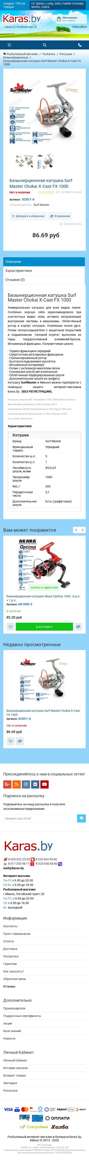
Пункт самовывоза (16, 933)
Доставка (10, 948)
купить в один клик (44, 587)
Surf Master (41, 204)
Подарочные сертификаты (22, 1016)
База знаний (12, 1031)
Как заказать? (13, 971)
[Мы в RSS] (17, 784)
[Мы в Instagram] (26, 784)
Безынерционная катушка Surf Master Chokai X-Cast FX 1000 (43, 712)
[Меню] (9, 44)
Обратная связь (14, 979)
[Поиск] (45, 44)
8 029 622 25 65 (19, 859)
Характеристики (18, 271)
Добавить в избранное (29, 216)
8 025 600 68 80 (46, 863)
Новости (9, 1038)
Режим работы (79, 26)
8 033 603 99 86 (46, 859)
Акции (7, 1023)
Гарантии (10, 964)
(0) (57, 192)
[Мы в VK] (35, 784)
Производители (14, 1008)
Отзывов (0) (15, 280)
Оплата (8, 941)
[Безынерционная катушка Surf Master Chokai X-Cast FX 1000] (44, 112)
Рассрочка (11, 956)
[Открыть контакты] (80, 44)
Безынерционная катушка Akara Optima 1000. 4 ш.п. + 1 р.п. (43, 598)
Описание (13, 262)
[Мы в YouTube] (44, 784)
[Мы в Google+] (7, 784)
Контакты (10, 926)
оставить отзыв (71, 192)
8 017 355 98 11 (19, 863)
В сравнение (62, 216)
